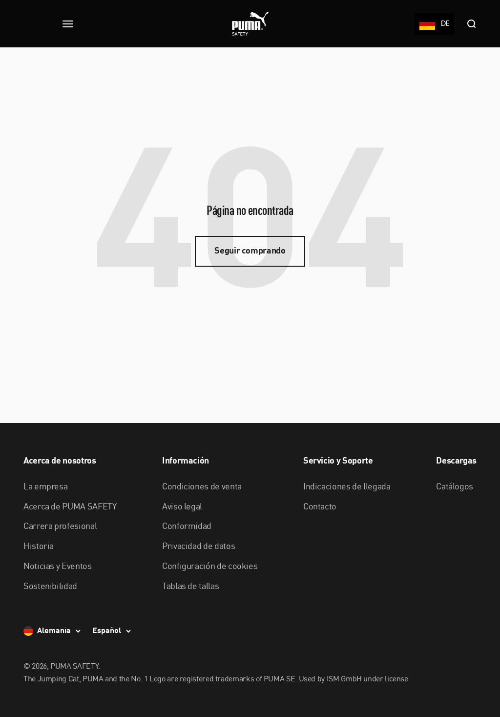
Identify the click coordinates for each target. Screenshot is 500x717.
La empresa (45, 487)
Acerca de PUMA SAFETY (69, 507)
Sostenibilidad (50, 586)
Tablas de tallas (190, 586)
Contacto (319, 507)
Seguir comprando (249, 251)
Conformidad (186, 526)
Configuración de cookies (209, 566)
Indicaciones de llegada (347, 487)
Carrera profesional (60, 526)
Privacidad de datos (198, 546)
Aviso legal (182, 507)
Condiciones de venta (202, 487)
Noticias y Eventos (57, 566)
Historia (38, 546)
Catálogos (454, 487)
